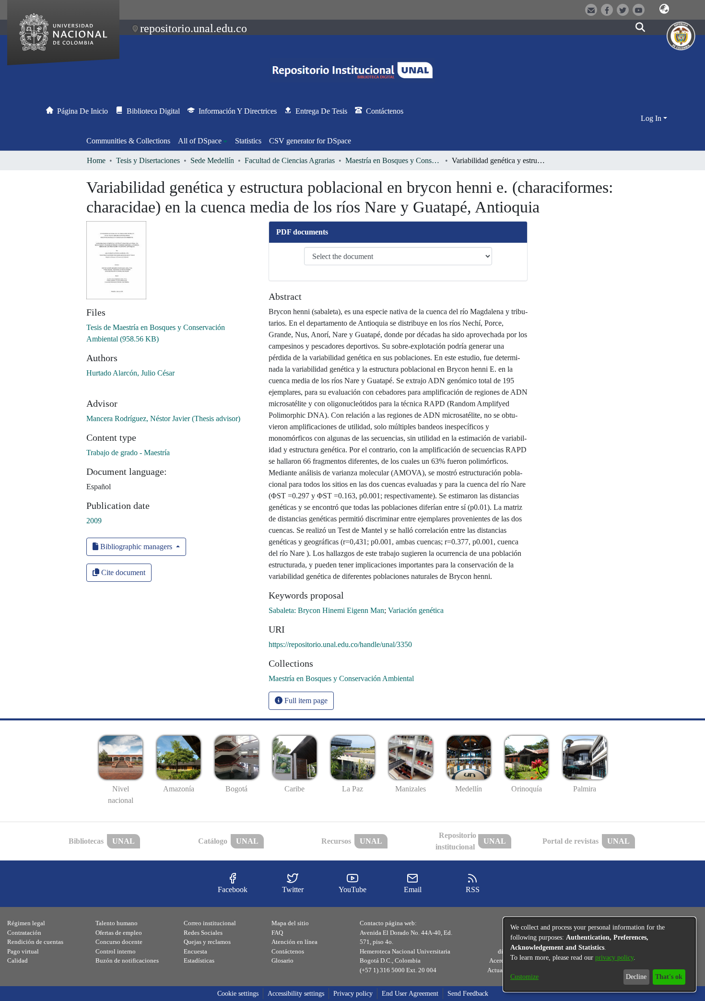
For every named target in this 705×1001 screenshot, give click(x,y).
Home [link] (96, 160)
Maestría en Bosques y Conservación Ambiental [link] (393, 160)
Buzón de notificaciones (127, 960)
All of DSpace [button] (200, 141)
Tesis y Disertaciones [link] (148, 160)
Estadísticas (199, 960)
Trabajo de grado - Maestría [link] (128, 452)
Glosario (282, 960)
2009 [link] (94, 521)
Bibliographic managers (136, 546)
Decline (636, 976)
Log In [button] (652, 118)
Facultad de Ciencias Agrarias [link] (290, 160)
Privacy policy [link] (353, 993)
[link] (341, 678)
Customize (524, 976)
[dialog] (599, 954)
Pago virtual (23, 951)
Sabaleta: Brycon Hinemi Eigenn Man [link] (326, 610)
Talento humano (116, 923)
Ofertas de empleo (118, 932)
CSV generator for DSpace (310, 141)
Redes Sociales (203, 932)
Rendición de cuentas (35, 941)
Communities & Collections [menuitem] (128, 141)
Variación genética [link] (416, 610)
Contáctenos (287, 951)
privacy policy (614, 957)
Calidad (17, 960)
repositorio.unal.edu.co (193, 28)
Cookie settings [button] (237, 993)
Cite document (122, 572)
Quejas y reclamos (207, 941)
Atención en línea (294, 941)
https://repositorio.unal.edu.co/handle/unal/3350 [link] (340, 644)
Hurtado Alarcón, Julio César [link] (130, 373)
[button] (664, 9)
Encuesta (195, 951)
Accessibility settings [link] (296, 993)
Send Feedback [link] (467, 993)
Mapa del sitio (290, 923)
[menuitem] (202, 141)
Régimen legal (26, 923)
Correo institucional (210, 923)
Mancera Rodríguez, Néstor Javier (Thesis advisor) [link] (163, 418)
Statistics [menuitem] (248, 141)
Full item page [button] (305, 700)
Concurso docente (118, 941)
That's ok (668, 976)
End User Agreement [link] (410, 993)
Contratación (24, 932)
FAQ (277, 932)
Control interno (115, 951)
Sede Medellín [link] (212, 160)
